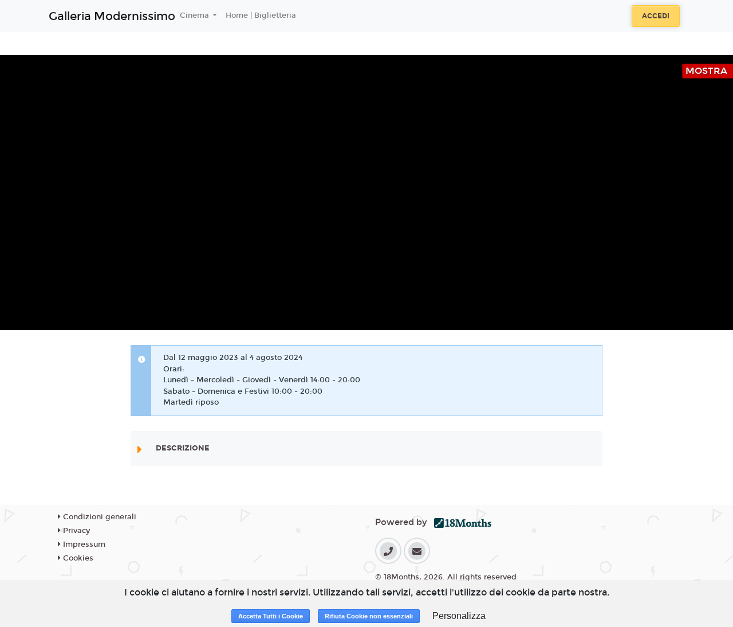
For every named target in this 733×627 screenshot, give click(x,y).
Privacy (75, 530)
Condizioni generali (98, 517)
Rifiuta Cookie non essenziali (369, 616)
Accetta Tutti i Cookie (270, 616)
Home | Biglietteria (261, 15)
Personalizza (459, 616)
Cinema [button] (195, 15)
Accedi (655, 16)
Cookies (77, 558)
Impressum (83, 544)
